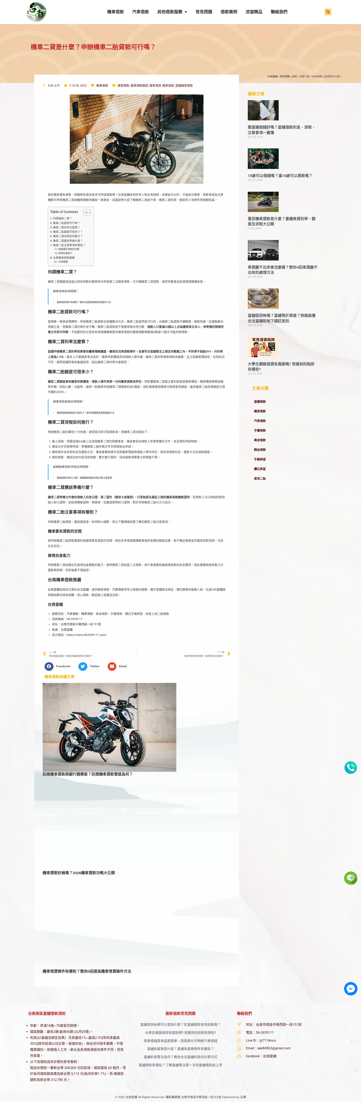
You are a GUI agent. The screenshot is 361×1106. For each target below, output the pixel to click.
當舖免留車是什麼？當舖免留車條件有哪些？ (180, 1049)
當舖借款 (260, 401)
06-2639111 (75, 619)
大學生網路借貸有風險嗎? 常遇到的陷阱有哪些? (180, 1033)
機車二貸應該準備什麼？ (68, 240)
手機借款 (260, 430)
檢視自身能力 (65, 253)
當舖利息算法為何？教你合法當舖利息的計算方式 (180, 1057)
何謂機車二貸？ (62, 218)
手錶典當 (260, 459)
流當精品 (254, 11)
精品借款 (260, 449)
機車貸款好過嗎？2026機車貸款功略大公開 (79, 873)
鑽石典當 (260, 469)
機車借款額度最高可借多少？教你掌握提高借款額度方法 (85, 412)
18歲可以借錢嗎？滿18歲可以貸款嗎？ (280, 175)
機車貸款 (168, 85)
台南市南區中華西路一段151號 (81, 624)
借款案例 (229, 11)
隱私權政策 (173, 1097)
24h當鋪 (217, 589)
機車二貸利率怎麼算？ (66, 227)
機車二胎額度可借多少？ (68, 231)
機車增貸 (155, 85)
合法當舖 (83, 589)
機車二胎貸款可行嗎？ (66, 223)
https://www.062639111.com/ (87, 635)
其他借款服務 (169, 11)
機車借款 (115, 11)
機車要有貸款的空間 (68, 249)
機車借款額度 (139, 85)
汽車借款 (140, 11)
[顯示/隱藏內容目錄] (85, 212)
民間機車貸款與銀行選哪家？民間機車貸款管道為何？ (88, 774)
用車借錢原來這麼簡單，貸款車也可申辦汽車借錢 (180, 1041)
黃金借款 (260, 440)
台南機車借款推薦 (64, 257)
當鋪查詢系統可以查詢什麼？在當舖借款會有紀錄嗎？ (180, 1025)
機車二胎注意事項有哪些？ (69, 245)
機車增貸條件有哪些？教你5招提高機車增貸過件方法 (84, 302)
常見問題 (204, 11)
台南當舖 (272, 76)
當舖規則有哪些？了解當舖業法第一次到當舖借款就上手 (180, 1065)
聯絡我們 (279, 11)
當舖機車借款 (184, 85)
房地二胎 (260, 478)
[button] (328, 12)
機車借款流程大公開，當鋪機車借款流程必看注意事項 (84, 477)
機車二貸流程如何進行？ (68, 236)
